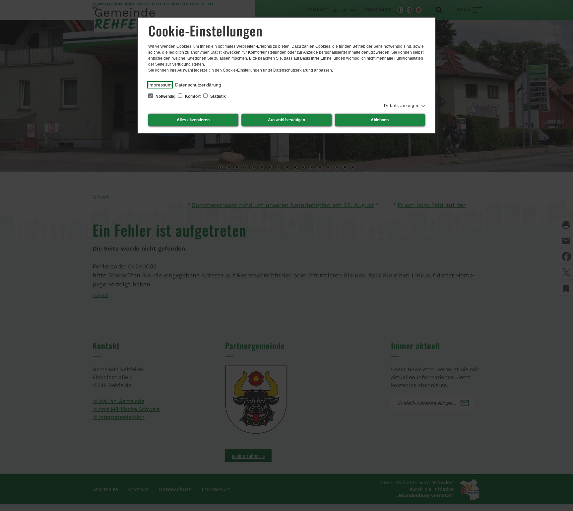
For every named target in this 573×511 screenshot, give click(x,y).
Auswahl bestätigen (286, 120)
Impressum (160, 84)
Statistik (217, 96)
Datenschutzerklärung (198, 84)
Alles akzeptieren (193, 120)
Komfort (193, 96)
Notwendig (165, 96)
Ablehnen (380, 120)
